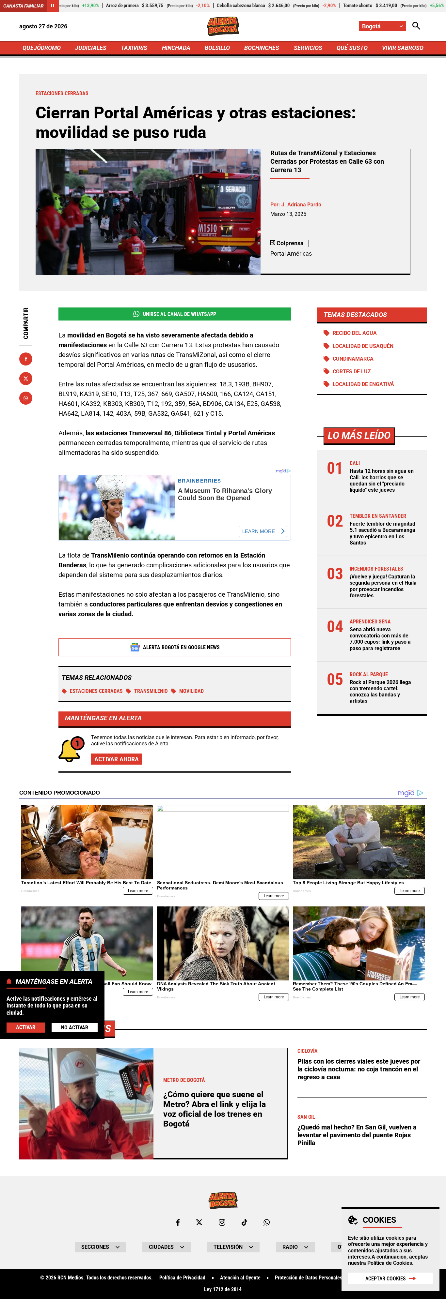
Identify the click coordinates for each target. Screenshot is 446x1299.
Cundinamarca (353, 359)
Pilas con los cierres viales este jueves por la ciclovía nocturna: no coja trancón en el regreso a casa (358, 1069)
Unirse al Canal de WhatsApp (179, 314)
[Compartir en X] (25, 378)
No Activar (74, 1027)
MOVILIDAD (191, 691)
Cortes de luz (352, 371)
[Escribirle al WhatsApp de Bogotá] (266, 1222)
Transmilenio (151, 691)
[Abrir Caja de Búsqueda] (416, 26)
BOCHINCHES (261, 47)
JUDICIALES (90, 47)
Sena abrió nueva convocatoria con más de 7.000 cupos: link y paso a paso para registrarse (380, 638)
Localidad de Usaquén (363, 346)
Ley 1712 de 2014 (223, 1289)
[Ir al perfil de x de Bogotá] (199, 1222)
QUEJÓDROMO (42, 47)
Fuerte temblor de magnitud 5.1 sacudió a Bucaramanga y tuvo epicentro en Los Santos (382, 533)
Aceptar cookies (385, 1279)
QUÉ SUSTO (352, 47)
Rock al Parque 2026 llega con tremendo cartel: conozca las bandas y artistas (380, 691)
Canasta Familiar (23, 5)
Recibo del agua (355, 333)
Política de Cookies (389, 1263)
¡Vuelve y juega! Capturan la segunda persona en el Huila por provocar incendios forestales (383, 586)
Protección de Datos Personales (308, 1277)
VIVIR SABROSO (402, 47)
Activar (25, 1027)
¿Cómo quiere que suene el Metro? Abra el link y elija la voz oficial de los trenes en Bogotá (214, 1109)
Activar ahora (116, 759)
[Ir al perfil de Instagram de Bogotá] (222, 1222)
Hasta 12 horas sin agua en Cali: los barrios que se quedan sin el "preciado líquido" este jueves (382, 480)
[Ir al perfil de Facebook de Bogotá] (178, 1222)
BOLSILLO (217, 47)
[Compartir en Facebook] (25, 359)
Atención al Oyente (240, 1277)
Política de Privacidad (182, 1277)
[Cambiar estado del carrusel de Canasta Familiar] (53, 6)
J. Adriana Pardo (301, 205)
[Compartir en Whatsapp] (25, 398)
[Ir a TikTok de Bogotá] (244, 1222)
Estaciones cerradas (96, 691)
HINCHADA (176, 47)
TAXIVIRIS (134, 47)
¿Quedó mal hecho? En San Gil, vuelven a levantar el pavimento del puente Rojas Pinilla (357, 1135)
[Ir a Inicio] (223, 26)
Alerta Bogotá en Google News (181, 647)
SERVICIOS (308, 47)
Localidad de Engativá (363, 384)
